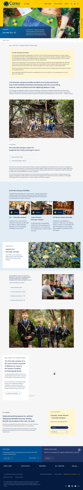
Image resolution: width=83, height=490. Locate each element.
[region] (54, 376)
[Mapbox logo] (32, 396)
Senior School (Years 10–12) (18, 300)
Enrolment (42, 466)
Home (10, 45)
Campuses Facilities (24, 45)
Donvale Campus (33, 45)
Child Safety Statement (46, 474)
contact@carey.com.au (60, 72)
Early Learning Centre (16, 287)
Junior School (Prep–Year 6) (18, 291)
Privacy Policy (58, 474)
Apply (66, 3)
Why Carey (47, 3)
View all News (32, 458)
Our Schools (25, 466)
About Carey (16, 45)
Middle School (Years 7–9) (18, 296)
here (39, 72)
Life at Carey (58, 3)
